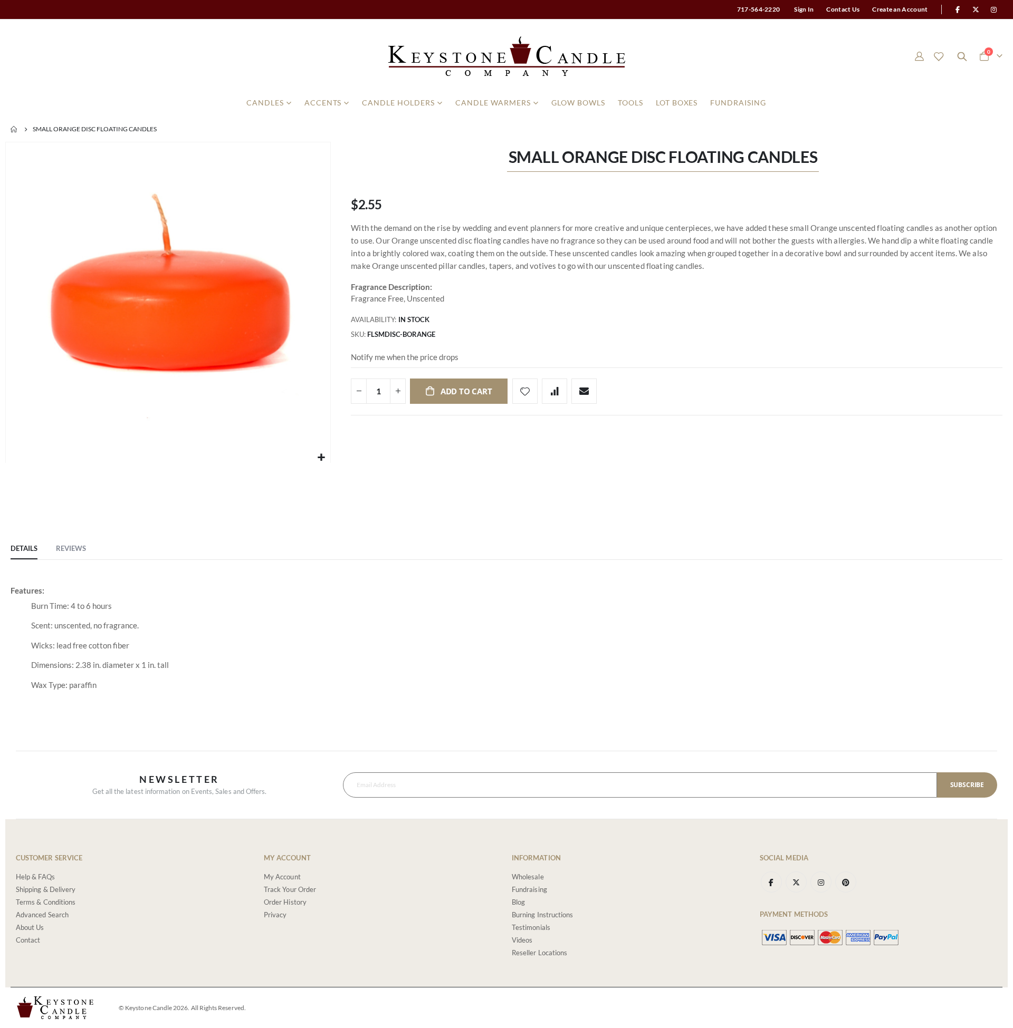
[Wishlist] (938, 56)
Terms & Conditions (45, 902)
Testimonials (531, 927)
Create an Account (900, 9)
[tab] (24, 548)
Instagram (821, 882)
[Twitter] (976, 9)
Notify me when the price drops (404, 357)
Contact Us (842, 9)
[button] (321, 457)
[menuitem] (269, 102)
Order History (285, 902)
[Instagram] (994, 9)
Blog (518, 902)
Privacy (275, 914)
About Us (30, 927)
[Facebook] (958, 9)
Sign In (804, 9)
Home (14, 129)
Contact (28, 940)
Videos (522, 940)
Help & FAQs (35, 876)
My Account (282, 876)
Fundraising (529, 889)
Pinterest (845, 882)
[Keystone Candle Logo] (506, 56)
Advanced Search (42, 914)
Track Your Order (290, 889)
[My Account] (919, 56)
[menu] (506, 102)
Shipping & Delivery (45, 889)
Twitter (796, 882)
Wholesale (528, 876)
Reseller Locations (539, 952)
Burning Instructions (542, 914)
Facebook (771, 882)
